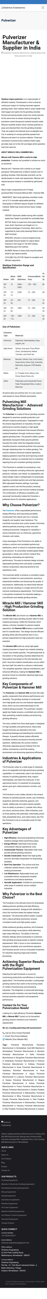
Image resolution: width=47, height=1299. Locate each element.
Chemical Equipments (9, 1219)
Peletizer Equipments (9, 1204)
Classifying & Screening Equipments (15, 1188)
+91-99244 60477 (8, 1236)
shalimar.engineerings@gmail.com (15, 1243)
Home (3, 1151)
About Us (4, 1155)
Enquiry (4, 1166)
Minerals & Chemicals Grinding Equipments (17, 1184)
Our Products (6, 1159)
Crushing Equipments (9, 1180)
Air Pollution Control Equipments (14, 1215)
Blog (3, 1163)
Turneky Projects (7, 1223)
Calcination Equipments (10, 1200)
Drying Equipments (8, 1196)
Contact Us (5, 1170)
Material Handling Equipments (12, 1211)
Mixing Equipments (8, 1192)
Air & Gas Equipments (9, 1207)
